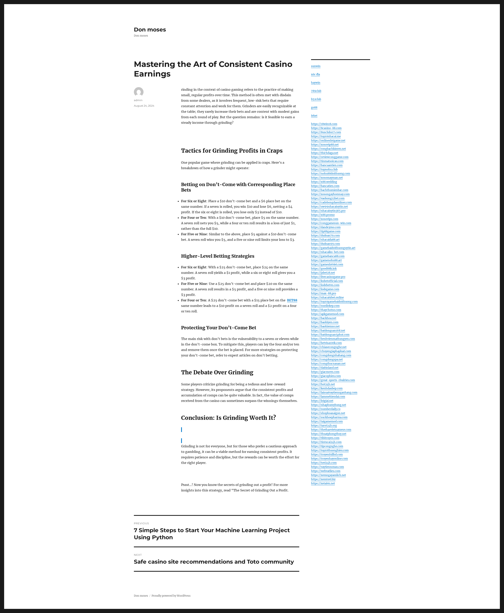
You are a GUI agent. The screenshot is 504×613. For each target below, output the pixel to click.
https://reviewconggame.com (329, 157)
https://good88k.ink (324, 268)
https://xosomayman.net (327, 177)
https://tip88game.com (325, 231)
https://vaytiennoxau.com (327, 467)
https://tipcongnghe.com (327, 446)
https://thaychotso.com (326, 310)
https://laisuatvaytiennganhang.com (334, 392)
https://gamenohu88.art (326, 260)
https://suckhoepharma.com (329, 417)
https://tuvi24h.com (324, 462)
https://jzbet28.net (323, 272)
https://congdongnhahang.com (331, 355)
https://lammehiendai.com (328, 396)
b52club (316, 99)
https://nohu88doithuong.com (330, 173)
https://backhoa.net (323, 318)
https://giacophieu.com (326, 376)
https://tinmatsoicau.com (327, 161)
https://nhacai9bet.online (327, 297)
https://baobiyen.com (324, 322)
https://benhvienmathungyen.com (333, 339)
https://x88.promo (323, 215)
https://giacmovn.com (325, 372)
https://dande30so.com (326, 227)
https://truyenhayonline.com (329, 458)
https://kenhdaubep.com (327, 388)
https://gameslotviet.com (327, 264)
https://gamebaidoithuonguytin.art (333, 248)
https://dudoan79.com (325, 235)
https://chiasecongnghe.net (328, 347)
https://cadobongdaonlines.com (331, 202)
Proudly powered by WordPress (171, 595)
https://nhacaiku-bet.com (327, 252)
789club (316, 91)
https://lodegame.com (325, 289)
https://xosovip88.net (325, 144)
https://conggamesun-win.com (331, 223)
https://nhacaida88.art (325, 239)
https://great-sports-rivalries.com (333, 380)
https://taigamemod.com (327, 421)
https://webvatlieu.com (325, 471)
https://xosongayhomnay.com (330, 194)
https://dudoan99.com (325, 244)
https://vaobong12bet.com (328, 198)
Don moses (150, 29)
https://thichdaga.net (324, 153)
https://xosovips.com (324, 219)
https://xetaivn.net (323, 483)
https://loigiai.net (322, 401)
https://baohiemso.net (325, 326)
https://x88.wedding (324, 182)
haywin (315, 82)
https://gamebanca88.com (328, 256)
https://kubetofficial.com (327, 281)
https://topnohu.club (324, 169)
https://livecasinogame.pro (328, 277)
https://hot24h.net (323, 384)
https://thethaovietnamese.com (331, 429)
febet (314, 115)
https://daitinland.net (324, 367)
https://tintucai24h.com (326, 442)
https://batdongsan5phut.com (330, 334)
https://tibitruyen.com (325, 438)
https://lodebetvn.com (325, 285)
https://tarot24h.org (324, 425)
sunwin (316, 66)
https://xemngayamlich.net (328, 475)
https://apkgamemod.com (327, 314)
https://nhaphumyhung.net (328, 405)
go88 (314, 107)
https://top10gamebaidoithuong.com (334, 301)
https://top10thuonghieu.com (330, 450)
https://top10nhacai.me (326, 136)
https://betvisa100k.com (326, 343)
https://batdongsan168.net (328, 330)
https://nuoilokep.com (325, 305)
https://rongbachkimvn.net (328, 148)
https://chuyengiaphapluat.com (331, 351)
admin (138, 100)
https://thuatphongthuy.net (328, 434)
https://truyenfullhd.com (327, 454)
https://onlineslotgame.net (328, 140)
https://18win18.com (324, 124)
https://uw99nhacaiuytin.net (329, 206)
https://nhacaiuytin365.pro (328, 210)
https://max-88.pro (323, 293)
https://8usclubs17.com (326, 132)
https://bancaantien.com (327, 165)
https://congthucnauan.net (328, 363)
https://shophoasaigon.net (328, 413)
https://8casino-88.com (326, 128)
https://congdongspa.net (327, 359)
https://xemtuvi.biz (323, 479)
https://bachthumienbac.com (329, 190)
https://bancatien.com (325, 186)
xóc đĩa (315, 74)
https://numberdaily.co (325, 409)
